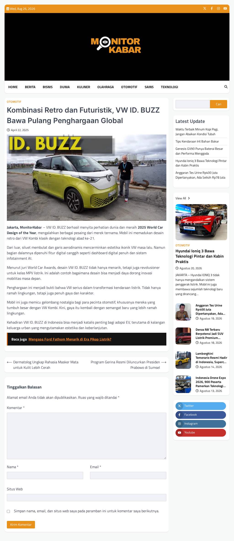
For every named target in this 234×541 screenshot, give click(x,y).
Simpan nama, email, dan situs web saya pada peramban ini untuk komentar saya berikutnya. (86, 511)
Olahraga (105, 87)
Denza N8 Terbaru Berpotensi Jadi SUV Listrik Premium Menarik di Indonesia (210, 335)
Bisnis (48, 87)
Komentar (16, 407)
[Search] (226, 87)
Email (95, 467)
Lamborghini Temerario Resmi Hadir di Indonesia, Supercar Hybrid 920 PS (211, 359)
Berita (30, 87)
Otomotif (129, 87)
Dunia (65, 87)
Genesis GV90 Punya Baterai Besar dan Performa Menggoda (199, 151)
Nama (13, 467)
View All (181, 198)
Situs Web (15, 489)
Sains (149, 87)
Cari (218, 104)
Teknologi (169, 87)
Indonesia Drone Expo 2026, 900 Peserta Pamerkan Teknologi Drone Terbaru (211, 383)
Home (13, 87)
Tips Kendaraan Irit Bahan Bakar (197, 141)
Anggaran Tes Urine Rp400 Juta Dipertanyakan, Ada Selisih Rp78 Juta (200, 175)
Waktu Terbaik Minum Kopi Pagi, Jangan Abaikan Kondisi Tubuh (197, 131)
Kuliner (83, 87)
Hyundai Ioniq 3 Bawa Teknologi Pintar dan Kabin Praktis (201, 163)
